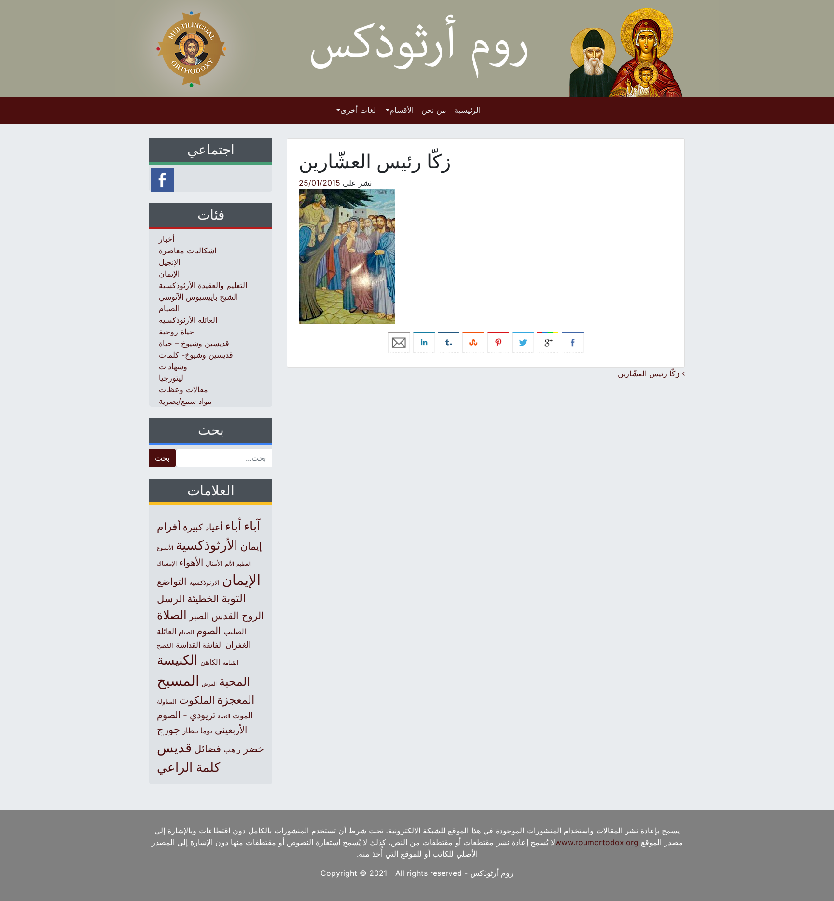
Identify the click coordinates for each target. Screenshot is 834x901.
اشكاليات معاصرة (187, 250)
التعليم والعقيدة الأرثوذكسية (203, 285)
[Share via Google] (547, 342)
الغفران (238, 644)
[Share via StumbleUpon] (473, 342)
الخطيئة (203, 599)
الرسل (171, 599)
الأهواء (191, 562)
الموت (242, 715)
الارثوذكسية (204, 582)
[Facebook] (162, 179)
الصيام (169, 308)
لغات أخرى (358, 110)
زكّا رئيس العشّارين (650, 373)
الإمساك (167, 563)
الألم (229, 564)
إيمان (251, 546)
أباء (233, 525)
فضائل (207, 748)
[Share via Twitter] (523, 342)
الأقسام (401, 110)
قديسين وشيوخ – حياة (194, 343)
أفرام (169, 526)
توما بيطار (197, 730)
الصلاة (172, 615)
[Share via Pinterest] (498, 342)
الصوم (208, 631)
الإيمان (169, 273)
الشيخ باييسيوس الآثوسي (198, 297)
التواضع (172, 581)
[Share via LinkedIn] (424, 342)
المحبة (234, 682)
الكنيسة (177, 660)
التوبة (234, 598)
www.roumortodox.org (597, 842)
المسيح (178, 680)
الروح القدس (237, 616)
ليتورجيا (171, 378)
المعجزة (235, 699)
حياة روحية (176, 331)
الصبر (199, 616)
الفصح (165, 645)
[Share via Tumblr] (448, 342)
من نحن (433, 110)
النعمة (224, 716)
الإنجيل (169, 262)
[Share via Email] (399, 342)
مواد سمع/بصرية (185, 401)
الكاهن (210, 661)
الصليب (234, 631)
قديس (174, 747)
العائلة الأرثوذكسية (188, 320)
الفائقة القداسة (199, 645)
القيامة (230, 662)
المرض (209, 683)
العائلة (166, 631)
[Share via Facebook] (573, 342)
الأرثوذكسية (207, 545)
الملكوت (197, 700)
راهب (232, 749)
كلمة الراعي (188, 767)
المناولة (167, 701)
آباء (252, 525)
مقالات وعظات (183, 389)
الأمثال (214, 563)
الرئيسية (467, 110)
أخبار (166, 239)
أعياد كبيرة (202, 527)
